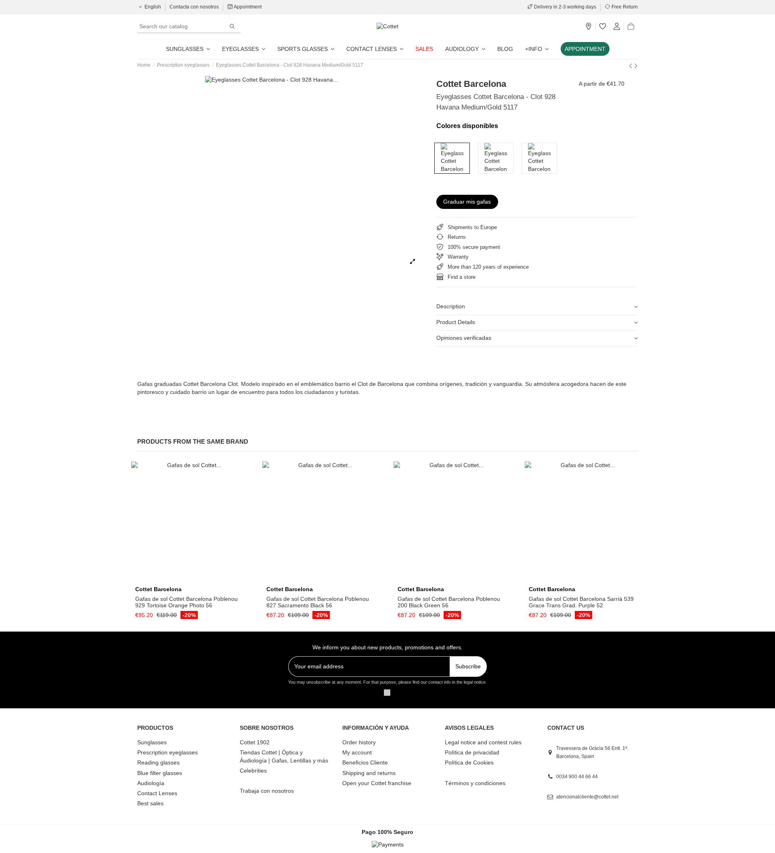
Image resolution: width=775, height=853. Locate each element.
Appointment (247, 7)
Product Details (455, 322)
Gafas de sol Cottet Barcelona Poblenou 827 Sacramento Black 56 (317, 602)
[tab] (537, 307)
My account (357, 752)
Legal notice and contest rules (483, 742)
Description (450, 306)
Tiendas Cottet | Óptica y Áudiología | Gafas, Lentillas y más (284, 756)
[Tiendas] (588, 26)
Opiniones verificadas (463, 338)
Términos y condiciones (475, 783)
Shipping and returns (369, 773)
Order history (359, 742)
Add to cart (194, 579)
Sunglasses (152, 742)
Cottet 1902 (255, 742)
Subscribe (468, 666)
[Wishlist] (603, 26)
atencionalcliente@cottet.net (587, 797)
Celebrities (253, 770)
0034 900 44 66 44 (577, 776)
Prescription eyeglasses (167, 752)
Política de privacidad (472, 752)
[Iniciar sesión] (617, 26)
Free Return (624, 7)
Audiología (150, 783)
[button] (537, 49)
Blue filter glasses (159, 773)
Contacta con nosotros (195, 7)
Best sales (150, 803)
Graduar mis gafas (467, 201)
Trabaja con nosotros (267, 791)
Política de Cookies (469, 762)
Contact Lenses (157, 793)
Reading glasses (158, 762)
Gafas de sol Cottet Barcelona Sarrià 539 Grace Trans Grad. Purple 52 (581, 602)
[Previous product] (632, 65)
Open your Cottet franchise (376, 783)
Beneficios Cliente (365, 762)
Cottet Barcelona (471, 84)
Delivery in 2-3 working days (565, 7)
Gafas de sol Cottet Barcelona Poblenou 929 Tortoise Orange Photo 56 (186, 602)
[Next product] (636, 65)
